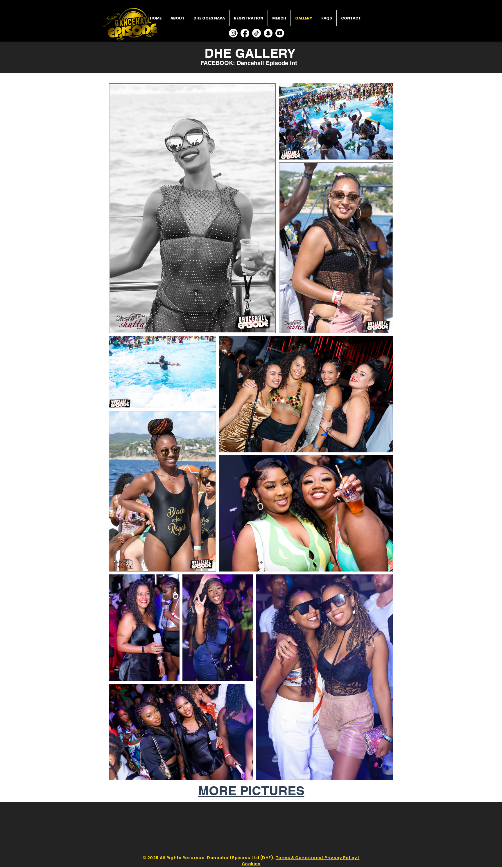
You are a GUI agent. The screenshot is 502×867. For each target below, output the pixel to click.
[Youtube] (279, 33)
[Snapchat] (268, 33)
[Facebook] (245, 33)
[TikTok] (256, 33)
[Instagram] (233, 33)
